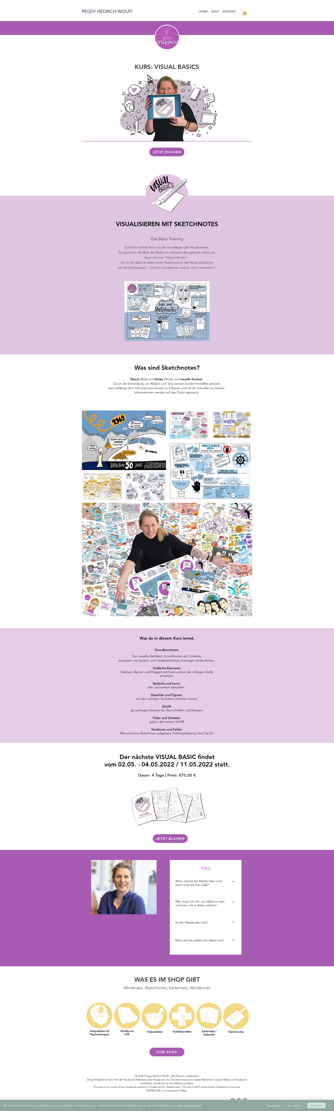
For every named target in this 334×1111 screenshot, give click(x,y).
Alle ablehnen (294, 1105)
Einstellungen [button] (274, 1105)
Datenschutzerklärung (189, 1105)
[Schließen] (330, 1105)
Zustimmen (316, 1105)
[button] (244, 12)
